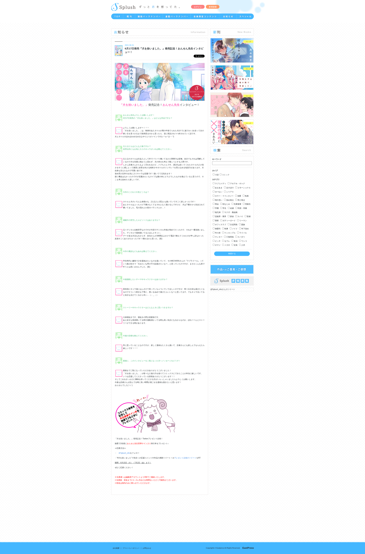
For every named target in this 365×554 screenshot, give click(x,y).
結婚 (232, 208)
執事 (226, 229)
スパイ (240, 216)
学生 (224, 208)
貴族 (243, 224)
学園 (217, 208)
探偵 (232, 216)
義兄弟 (218, 212)
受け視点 (241, 200)
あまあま (218, 188)
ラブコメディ (220, 183)
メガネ (227, 245)
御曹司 (218, 229)
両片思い (218, 200)
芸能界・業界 (220, 216)
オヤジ (218, 245)
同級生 (248, 204)
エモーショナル (244, 188)
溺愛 (239, 196)
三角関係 (230, 237)
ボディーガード (229, 220)
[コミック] (232, 61)
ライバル (243, 233)
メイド (235, 229)
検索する (232, 254)
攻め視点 (230, 200)
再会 (217, 204)
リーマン (243, 220)
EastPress (248, 548)
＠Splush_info (124, 453)
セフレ (227, 241)
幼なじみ (226, 204)
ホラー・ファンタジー (224, 196)
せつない (218, 192)
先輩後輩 (237, 204)
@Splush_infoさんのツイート (222, 289)
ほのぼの (230, 188)
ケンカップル (230, 233)
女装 (236, 245)
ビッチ (218, 241)
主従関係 (233, 224)
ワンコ (244, 241)
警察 (217, 220)
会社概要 (116, 548)
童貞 (236, 241)
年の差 (218, 233)
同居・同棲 (242, 208)
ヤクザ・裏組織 (230, 212)
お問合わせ (147, 548)
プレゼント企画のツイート (185, 458)
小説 (217, 175)
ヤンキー (218, 237)
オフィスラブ (220, 224)
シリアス (230, 192)
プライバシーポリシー (131, 548)
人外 (243, 245)
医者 (249, 216)
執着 (247, 196)
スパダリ (241, 237)
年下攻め (245, 229)
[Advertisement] (131, 516)
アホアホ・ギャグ (237, 183)
